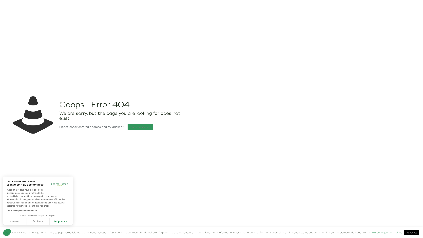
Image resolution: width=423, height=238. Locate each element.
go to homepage (140, 127)
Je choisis (38, 221)
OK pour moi (61, 221)
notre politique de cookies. (386, 232)
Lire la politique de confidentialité (22, 211)
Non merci (14, 221)
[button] (7, 232)
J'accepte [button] (411, 232)
